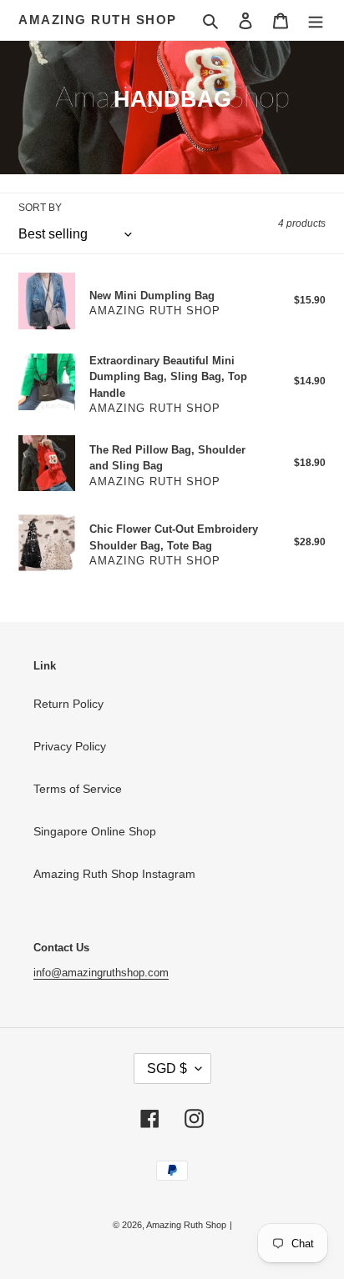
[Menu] (315, 20)
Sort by (40, 207)
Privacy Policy (69, 746)
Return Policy (68, 703)
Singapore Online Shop (94, 831)
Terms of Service (77, 788)
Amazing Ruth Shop (97, 20)
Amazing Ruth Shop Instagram (114, 873)
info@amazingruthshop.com (101, 972)
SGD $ (167, 1068)
